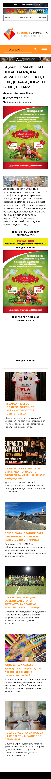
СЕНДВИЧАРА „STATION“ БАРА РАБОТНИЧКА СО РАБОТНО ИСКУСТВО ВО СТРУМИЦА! (24, 536)
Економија (25, 102)
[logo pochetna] (25, 33)
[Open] (44, 49)
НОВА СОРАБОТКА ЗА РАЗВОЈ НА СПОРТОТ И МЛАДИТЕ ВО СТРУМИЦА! (24, 736)
